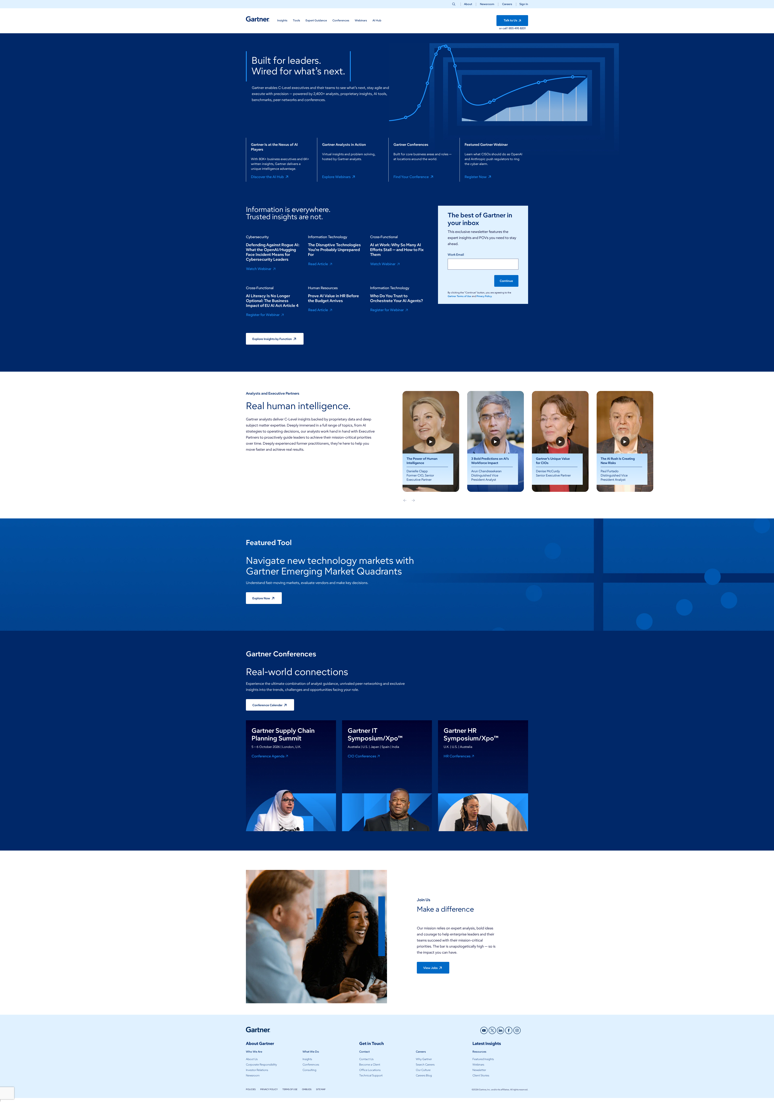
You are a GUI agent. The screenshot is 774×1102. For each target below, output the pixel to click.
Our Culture (423, 1070)
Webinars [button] (361, 20)
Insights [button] (282, 20)
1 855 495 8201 (516, 28)
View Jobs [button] (430, 968)
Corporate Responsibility (261, 1064)
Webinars (478, 1064)
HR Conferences (457, 756)
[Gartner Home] (257, 19)
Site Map (321, 1089)
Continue (506, 281)
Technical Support (371, 1075)
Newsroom (487, 4)
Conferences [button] (340, 20)
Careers (507, 4)
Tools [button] (296, 20)
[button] (522, 4)
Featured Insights (483, 1059)
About (468, 4)
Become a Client (369, 1064)
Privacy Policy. (484, 296)
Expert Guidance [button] (316, 20)
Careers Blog (424, 1075)
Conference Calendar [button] (267, 705)
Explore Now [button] (261, 598)
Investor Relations (257, 1070)
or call (503, 28)
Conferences (311, 1064)
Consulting (309, 1070)
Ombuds (306, 1089)
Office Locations (370, 1070)
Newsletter (479, 1070)
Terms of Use (289, 1089)
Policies (251, 1089)
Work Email (456, 254)
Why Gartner (424, 1059)
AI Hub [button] (376, 20)
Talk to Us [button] (511, 20)
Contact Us (366, 1059)
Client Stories (480, 1075)
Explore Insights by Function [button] (272, 339)
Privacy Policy (269, 1089)
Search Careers (425, 1064)
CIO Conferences (362, 756)
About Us (252, 1059)
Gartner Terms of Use (460, 296)
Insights (307, 1059)
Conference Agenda (268, 756)
